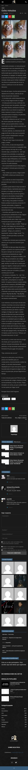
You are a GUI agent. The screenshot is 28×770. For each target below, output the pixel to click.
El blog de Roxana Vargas (16, 696)
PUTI (3, 650)
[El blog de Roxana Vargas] (5, 698)
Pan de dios (11, 634)
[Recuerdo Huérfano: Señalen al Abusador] (20, 607)
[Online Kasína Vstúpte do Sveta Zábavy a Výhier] (5, 454)
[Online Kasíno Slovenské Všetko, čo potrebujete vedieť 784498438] (5, 462)
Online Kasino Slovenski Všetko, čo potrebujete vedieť (16, 447)
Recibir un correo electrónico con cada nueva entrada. (14, 550)
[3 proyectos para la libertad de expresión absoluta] (5, 684)
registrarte (22, 665)
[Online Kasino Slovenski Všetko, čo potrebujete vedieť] (5, 447)
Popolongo (5, 13)
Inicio (2, 5)
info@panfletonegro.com (17, 752)
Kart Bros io (5, 637)
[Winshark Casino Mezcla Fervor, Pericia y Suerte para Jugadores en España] (7, 581)
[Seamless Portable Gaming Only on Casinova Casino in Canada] (20, 620)
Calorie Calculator (6, 646)
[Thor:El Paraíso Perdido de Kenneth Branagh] (7, 607)
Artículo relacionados (7, 441)
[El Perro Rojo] (7, 620)
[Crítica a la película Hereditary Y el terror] (20, 581)
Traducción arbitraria (6, 417)
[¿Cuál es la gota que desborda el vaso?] (5, 691)
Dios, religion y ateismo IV (21, 418)
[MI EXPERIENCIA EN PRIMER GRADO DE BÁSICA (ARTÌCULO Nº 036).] (20, 594)
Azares (6, 5)
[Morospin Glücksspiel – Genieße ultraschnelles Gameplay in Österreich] (20, 568)
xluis (8, 475)
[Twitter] (16, 762)
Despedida (8, 642)
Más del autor (17, 441)
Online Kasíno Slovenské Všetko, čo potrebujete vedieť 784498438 (17, 461)
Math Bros (4, 634)
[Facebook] (12, 762)
